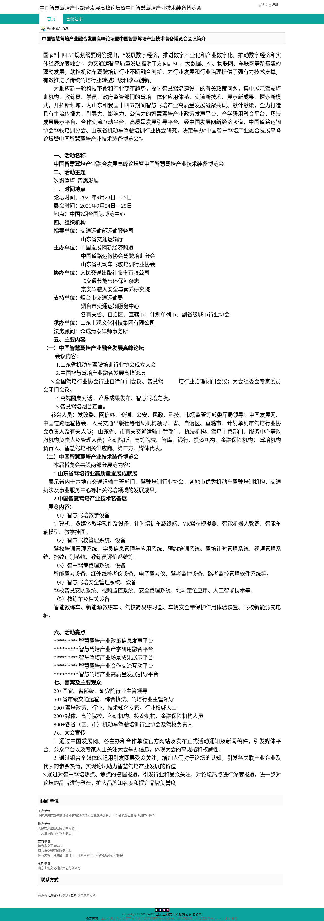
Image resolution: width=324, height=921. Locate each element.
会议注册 (74, 19)
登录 (74, 895)
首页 (51, 19)
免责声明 (92, 919)
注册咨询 (54, 895)
